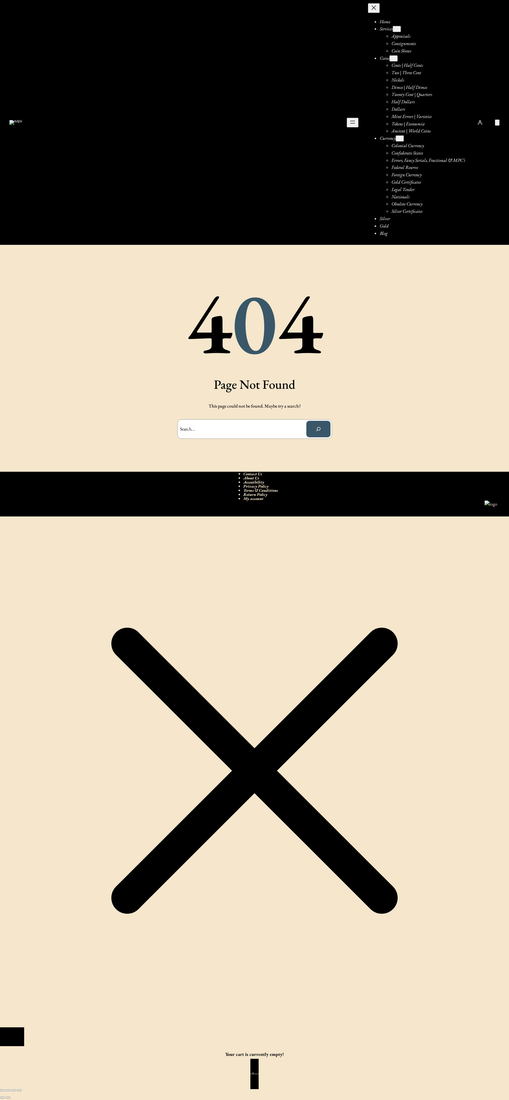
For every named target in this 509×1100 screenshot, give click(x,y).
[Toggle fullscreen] (8, 1090)
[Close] (12, 1036)
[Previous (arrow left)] (2, 1098)
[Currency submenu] (400, 138)
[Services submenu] (397, 29)
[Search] (318, 429)
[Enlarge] (490, 508)
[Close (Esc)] (19, 1090)
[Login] (480, 122)
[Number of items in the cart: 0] (497, 122)
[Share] (13, 1090)
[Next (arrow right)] (8, 1098)
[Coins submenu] (393, 58)
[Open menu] (352, 122)
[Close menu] (374, 8)
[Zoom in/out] (2, 1090)
